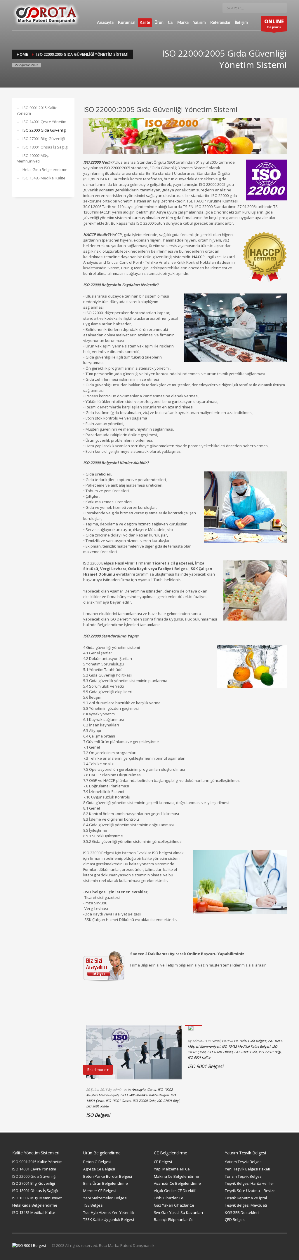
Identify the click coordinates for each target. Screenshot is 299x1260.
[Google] (212, 8)
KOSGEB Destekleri (242, 1212)
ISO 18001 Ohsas (118, 1100)
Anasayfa (138, 1089)
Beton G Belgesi (97, 1161)
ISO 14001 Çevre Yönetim (44, 121)
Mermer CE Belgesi (99, 1190)
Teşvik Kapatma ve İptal (246, 1197)
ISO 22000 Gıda (144, 1100)
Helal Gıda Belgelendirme (44, 169)
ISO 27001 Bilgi (168, 1100)
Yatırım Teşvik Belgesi (244, 1161)
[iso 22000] (185, 135)
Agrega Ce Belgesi (99, 1169)
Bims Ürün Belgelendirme (105, 1183)
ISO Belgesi (98, 1115)
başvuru (274, 23)
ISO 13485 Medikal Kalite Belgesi (144, 1095)
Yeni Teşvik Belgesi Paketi (247, 1169)
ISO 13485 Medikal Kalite (43, 178)
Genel (151, 1089)
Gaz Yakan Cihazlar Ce (174, 1205)
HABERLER (230, 1041)
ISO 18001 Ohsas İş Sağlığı (45, 147)
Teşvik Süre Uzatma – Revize (250, 1190)
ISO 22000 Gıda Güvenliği (44, 130)
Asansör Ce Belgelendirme (177, 1183)
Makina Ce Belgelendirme (176, 1176)
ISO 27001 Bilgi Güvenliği (43, 138)
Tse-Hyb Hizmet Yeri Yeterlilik (108, 1212)
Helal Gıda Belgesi (252, 1041)
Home (22, 54)
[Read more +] (191, 1028)
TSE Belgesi (93, 1205)
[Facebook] (189, 8)
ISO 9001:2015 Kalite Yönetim (37, 110)
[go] (281, 8)
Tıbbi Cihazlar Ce (168, 1197)
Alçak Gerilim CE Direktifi (175, 1190)
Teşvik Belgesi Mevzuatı (246, 1205)
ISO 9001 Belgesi (205, 1066)
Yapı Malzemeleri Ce (172, 1169)
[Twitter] (200, 8)
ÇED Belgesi (235, 1219)
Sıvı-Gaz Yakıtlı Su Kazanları (178, 1212)
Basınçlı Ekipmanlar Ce (174, 1219)
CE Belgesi (163, 1161)
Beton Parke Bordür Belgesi (107, 1176)
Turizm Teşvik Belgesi (244, 1176)
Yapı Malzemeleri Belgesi (105, 1197)
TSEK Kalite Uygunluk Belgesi (108, 1219)
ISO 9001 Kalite (97, 1106)
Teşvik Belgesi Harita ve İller (249, 1183)
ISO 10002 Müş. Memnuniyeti (33, 158)
